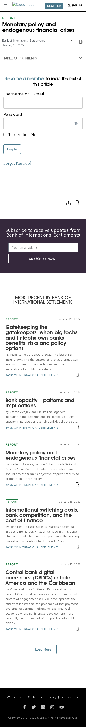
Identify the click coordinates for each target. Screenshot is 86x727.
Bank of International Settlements (23, 40)
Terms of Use (70, 697)
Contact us (35, 697)
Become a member (25, 78)
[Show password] (75, 123)
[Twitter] (34, 707)
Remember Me (21, 134)
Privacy (51, 697)
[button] (5, 5)
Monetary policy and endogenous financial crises (40, 455)
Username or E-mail (23, 93)
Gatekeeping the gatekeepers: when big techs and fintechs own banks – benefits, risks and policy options (41, 337)
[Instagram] (52, 707)
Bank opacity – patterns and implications (40, 403)
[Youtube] (61, 707)
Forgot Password (17, 163)
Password (12, 114)
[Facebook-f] (24, 707)
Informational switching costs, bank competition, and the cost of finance (42, 515)
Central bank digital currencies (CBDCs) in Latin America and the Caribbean (40, 577)
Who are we (15, 697)
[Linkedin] (43, 707)
